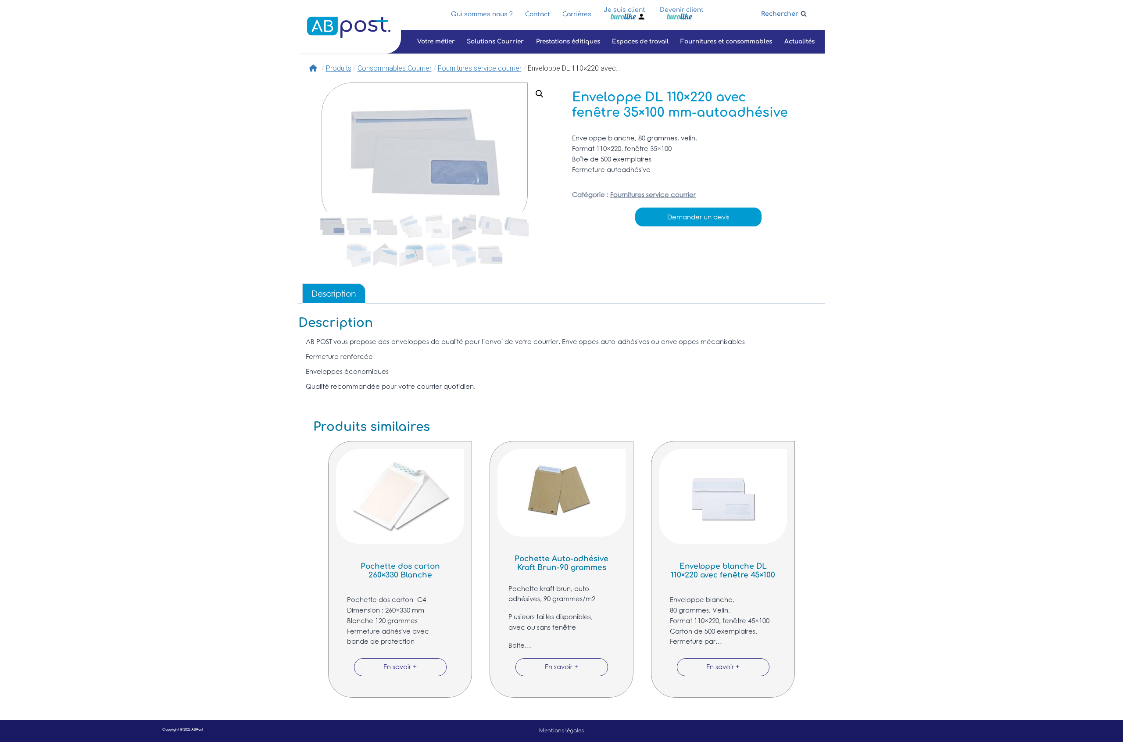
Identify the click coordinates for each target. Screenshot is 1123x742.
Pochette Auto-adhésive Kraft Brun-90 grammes (561, 563)
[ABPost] (348, 27)
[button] (539, 94)
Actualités (799, 41)
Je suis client (624, 10)
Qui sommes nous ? (482, 14)
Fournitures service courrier (653, 194)
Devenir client (682, 10)
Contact (537, 14)
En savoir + (400, 666)
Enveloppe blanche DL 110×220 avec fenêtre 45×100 (723, 570)
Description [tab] (333, 293)
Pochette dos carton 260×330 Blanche (400, 570)
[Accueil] (314, 68)
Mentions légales (561, 731)
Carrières (576, 14)
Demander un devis (698, 216)
